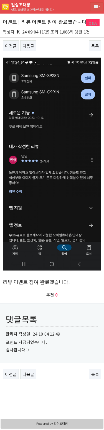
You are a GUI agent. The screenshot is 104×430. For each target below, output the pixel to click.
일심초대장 (61, 423)
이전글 (11, 46)
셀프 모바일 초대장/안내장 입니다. (32, 7)
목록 (95, 46)
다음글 (28, 46)
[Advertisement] (52, 402)
